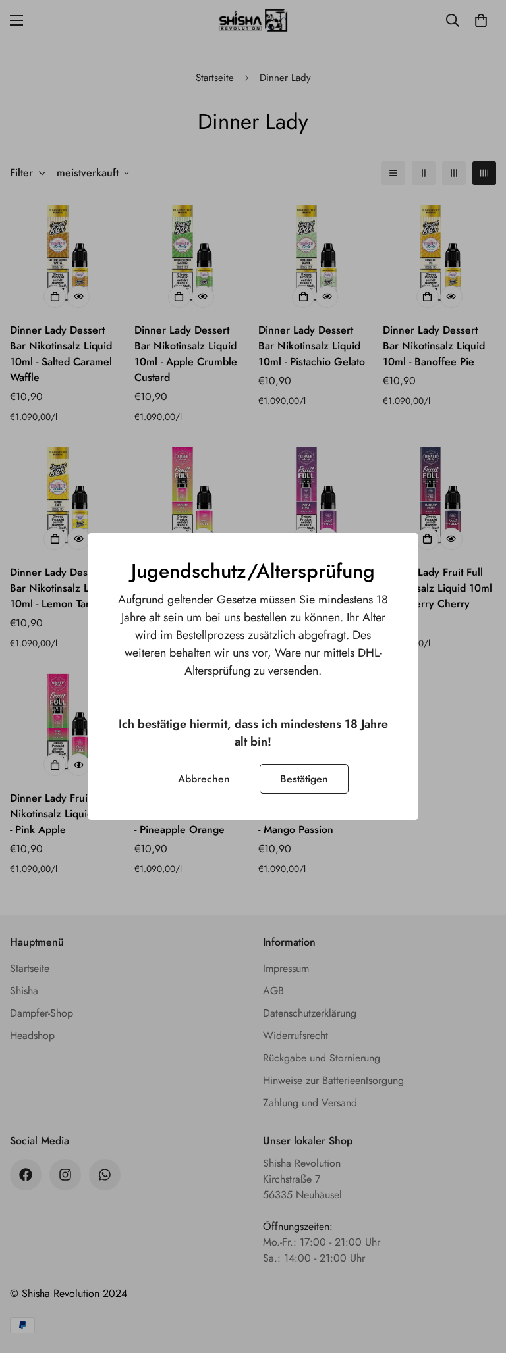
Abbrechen (204, 778)
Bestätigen (304, 778)
